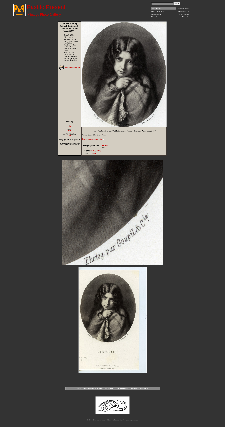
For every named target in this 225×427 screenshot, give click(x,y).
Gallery (92, 388)
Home (79, 388)
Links (126, 388)
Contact (144, 388)
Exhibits (99, 388)
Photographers (109, 388)
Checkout (119, 388)
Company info (135, 388)
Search (85, 388)
